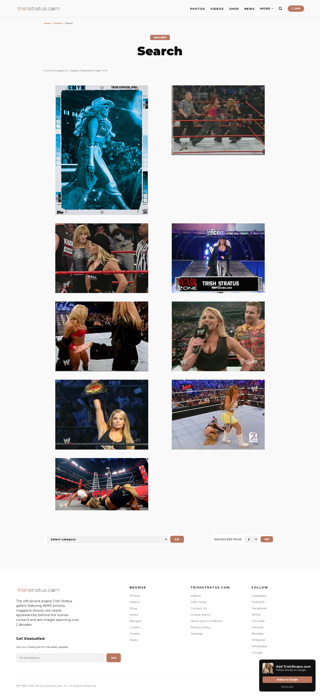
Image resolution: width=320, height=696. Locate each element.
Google (257, 652)
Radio (134, 640)
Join (113, 658)
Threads (257, 627)
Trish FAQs (198, 602)
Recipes (135, 621)
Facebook (259, 608)
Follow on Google (287, 679)
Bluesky (257, 633)
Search (195, 595)
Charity (135, 633)
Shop (133, 608)
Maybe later (287, 686)
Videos (135, 602)
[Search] (280, 8)
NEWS (249, 8)
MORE (265, 8)
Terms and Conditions (206, 621)
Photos (58, 23)
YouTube (258, 621)
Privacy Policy (200, 627)
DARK (297, 8)
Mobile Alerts (200, 614)
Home (47, 23)
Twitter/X (258, 602)
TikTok (256, 614)
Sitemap (196, 633)
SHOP (234, 8)
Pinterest (258, 640)
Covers (135, 627)
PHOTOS (197, 8)
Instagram (259, 595)
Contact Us (198, 608)
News (134, 614)
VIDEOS (217, 8)
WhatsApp (259, 646)
